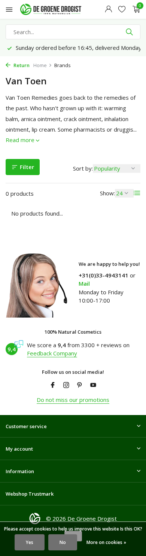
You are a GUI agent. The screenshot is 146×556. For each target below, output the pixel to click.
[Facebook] (53, 385)
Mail (84, 283)
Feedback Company (52, 353)
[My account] (108, 9)
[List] (137, 193)
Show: (107, 193)
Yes (29, 542)
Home (40, 65)
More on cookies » (106, 542)
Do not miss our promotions (73, 399)
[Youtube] (93, 385)
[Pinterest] (80, 385)
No (63, 542)
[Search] (130, 32)
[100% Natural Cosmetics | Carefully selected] (57, 9)
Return (21, 65)
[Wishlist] (122, 9)
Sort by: (83, 168)
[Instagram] (66, 385)
